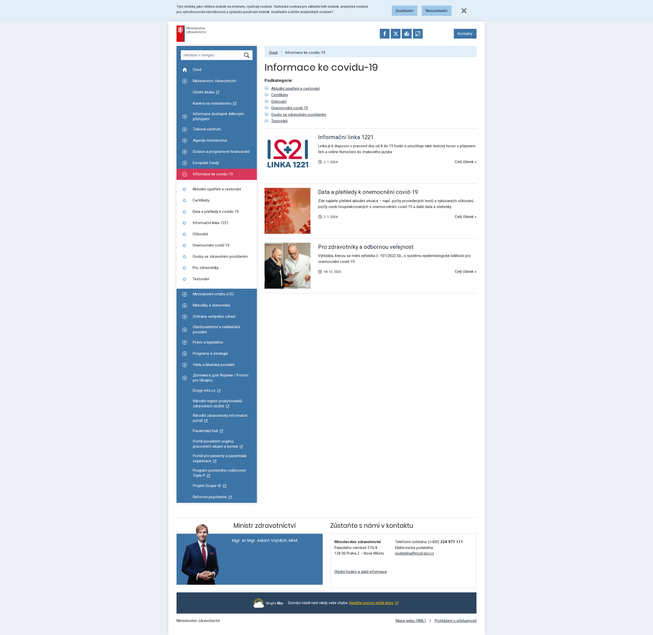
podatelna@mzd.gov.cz (414, 553)
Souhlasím (404, 10)
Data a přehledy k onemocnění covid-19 (368, 192)
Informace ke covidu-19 (305, 52)
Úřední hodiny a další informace (360, 571)
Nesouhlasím (436, 10)
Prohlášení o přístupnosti (455, 620)
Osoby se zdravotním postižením (298, 114)
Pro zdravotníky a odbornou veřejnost (365, 247)
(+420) (445, 542)
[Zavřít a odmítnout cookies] (464, 11)
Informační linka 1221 (346, 137)
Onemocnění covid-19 (289, 108)
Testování (279, 121)
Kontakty (465, 33)
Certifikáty (279, 95)
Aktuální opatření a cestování (295, 88)
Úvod (273, 52)
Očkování (278, 101)
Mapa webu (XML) (411, 620)
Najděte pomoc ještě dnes (371, 603)
